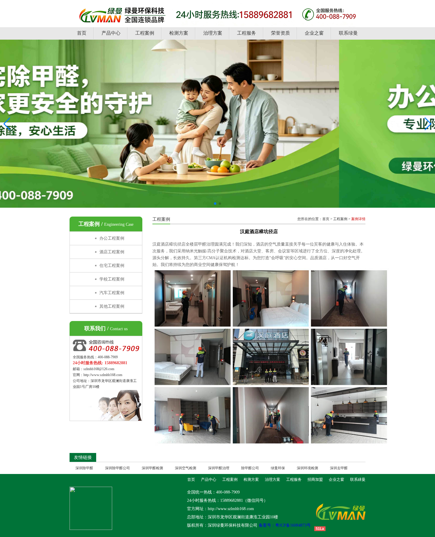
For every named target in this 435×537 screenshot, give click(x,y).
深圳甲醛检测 (152, 468)
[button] (215, 203)
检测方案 (178, 33)
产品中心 (111, 33)
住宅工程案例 (111, 265)
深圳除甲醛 (84, 468)
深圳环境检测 (307, 468)
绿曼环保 (278, 468)
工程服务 (246, 33)
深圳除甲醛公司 (117, 468)
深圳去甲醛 (339, 468)
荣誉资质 (280, 33)
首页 (81, 33)
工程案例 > (341, 219)
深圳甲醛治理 (218, 468)
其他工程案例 (111, 306)
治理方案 (212, 33)
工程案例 (144, 33)
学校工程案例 (111, 279)
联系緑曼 (357, 479)
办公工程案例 (111, 238)
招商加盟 (315, 479)
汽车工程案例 (111, 293)
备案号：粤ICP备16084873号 (284, 525)
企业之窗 (314, 33)
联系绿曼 (348, 33)
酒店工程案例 (111, 252)
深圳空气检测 (185, 468)
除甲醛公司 (250, 468)
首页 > (327, 219)
